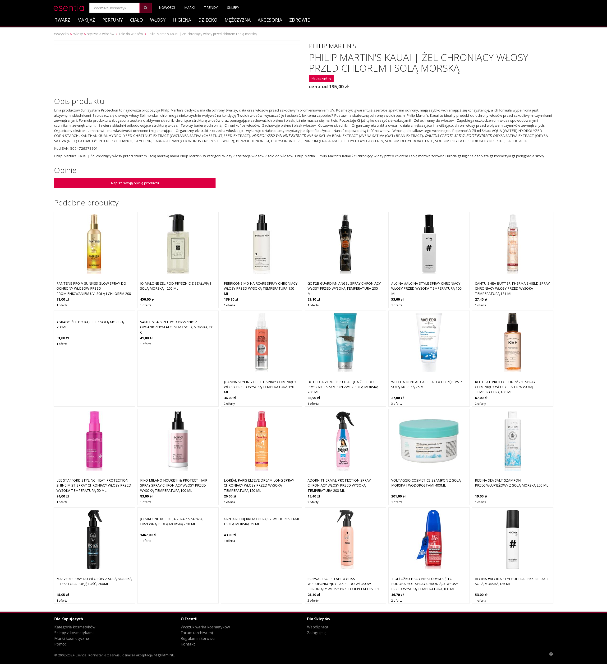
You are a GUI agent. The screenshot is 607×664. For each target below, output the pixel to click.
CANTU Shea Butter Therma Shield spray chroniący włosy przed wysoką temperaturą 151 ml (512, 288)
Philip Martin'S (332, 46)
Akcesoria (270, 20)
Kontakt (188, 644)
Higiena (182, 20)
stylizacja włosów (100, 34)
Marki (189, 7)
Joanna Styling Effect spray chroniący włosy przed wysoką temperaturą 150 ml (260, 387)
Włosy (158, 20)
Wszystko (61, 34)
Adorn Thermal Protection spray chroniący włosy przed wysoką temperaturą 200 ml (339, 485)
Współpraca (317, 627)
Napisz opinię (321, 78)
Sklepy (233, 7)
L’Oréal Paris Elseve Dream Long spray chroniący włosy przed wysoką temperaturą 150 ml (259, 485)
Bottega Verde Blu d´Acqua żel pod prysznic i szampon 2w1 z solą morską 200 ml (343, 387)
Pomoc (60, 644)
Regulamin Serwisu (198, 638)
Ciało (136, 20)
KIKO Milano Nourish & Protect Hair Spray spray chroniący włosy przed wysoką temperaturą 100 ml (173, 485)
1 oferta (62, 305)
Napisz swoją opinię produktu (135, 183)
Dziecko (207, 20)
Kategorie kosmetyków (74, 627)
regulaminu (164, 655)
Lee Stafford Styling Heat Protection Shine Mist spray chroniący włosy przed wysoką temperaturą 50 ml (93, 485)
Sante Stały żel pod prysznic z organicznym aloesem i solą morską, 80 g (176, 327)
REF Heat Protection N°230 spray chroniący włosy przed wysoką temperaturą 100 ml (505, 387)
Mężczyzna (238, 20)
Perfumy (112, 20)
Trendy (211, 7)
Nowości (167, 7)
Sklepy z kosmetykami (73, 632)
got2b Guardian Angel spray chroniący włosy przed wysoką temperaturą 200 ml (344, 288)
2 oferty (229, 403)
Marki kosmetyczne (71, 638)
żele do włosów (131, 34)
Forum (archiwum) (197, 632)
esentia (69, 6)
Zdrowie (299, 20)
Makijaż (86, 20)
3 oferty (396, 403)
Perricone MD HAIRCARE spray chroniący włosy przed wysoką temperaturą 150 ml (260, 288)
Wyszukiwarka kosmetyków (205, 627)
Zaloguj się (316, 632)
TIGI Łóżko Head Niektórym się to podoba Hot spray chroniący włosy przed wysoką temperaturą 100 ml (424, 583)
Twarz (62, 20)
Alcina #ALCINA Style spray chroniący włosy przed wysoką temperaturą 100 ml (426, 288)
